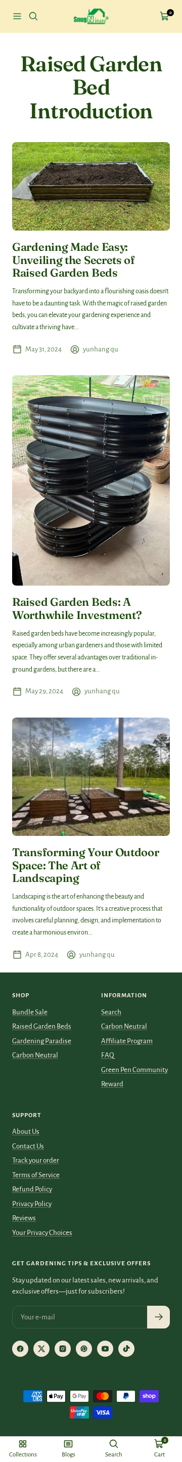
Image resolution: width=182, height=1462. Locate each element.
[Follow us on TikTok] (126, 1349)
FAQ (107, 1055)
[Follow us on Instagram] (63, 1349)
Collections (23, 1454)
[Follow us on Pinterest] (84, 1349)
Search (111, 1012)
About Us (25, 1131)
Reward (112, 1084)
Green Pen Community (134, 1070)
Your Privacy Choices (42, 1232)
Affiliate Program (127, 1041)
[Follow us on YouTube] (105, 1349)
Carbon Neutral (35, 1055)
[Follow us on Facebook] (20, 1349)
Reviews (24, 1218)
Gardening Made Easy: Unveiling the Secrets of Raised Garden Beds (73, 260)
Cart (159, 1454)
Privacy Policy (32, 1204)
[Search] (33, 16)
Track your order (35, 1160)
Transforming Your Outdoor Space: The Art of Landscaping (85, 865)
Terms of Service (36, 1175)
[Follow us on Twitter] (41, 1349)
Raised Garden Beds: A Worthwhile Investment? (77, 608)
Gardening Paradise (41, 1041)
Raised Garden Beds (41, 1026)
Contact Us (28, 1146)
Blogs (68, 1454)
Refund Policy (32, 1189)
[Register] (158, 1317)
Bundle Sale (30, 1012)
